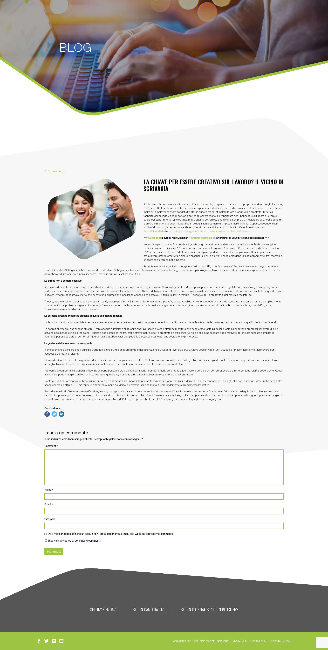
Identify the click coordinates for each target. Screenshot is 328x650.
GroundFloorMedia (154, 231)
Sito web (49, 519)
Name (48, 489)
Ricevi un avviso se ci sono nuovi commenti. (74, 540)
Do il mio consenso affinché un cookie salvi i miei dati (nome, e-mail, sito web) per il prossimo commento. (111, 533)
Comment (51, 446)
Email (48, 504)
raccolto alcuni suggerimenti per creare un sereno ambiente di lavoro (209, 231)
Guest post (154, 237)
